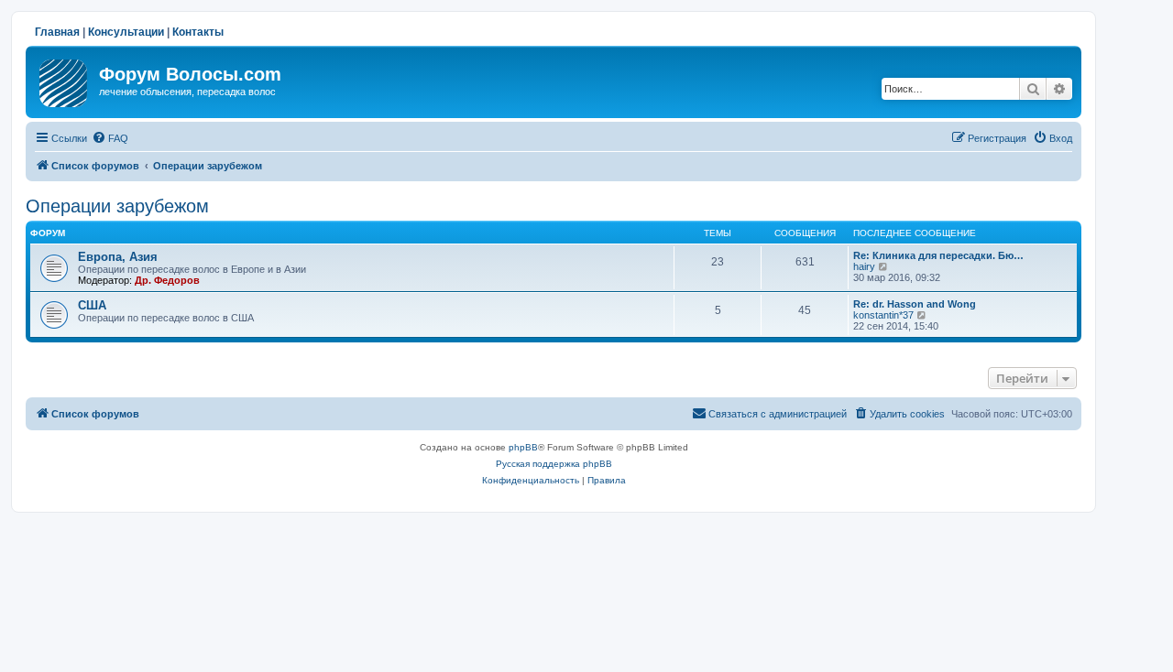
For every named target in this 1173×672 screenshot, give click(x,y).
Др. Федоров (167, 280)
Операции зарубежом (117, 206)
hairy (864, 266)
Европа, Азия (118, 257)
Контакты (198, 32)
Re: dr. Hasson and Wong (914, 303)
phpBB (523, 447)
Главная (57, 32)
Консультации (126, 32)
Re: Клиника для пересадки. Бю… (938, 255)
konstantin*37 (883, 314)
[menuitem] (110, 138)
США (92, 305)
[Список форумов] (64, 79)
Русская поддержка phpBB (554, 464)
